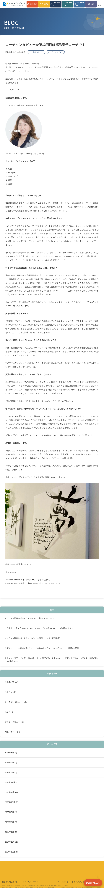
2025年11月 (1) (11, 792)
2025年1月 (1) (11, 832)
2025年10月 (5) (11, 802)
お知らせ (36, 52)
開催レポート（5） (13, 732)
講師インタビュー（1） (15, 722)
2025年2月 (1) (11, 822)
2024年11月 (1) (11, 842)
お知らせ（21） (11, 692)
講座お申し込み (93, 883)
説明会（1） (10, 712)
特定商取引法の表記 (10, 881)
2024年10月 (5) (11, 852)
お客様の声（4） (12, 682)
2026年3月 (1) (11, 772)
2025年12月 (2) (11, 782)
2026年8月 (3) (11, 752)
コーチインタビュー (55, 52)
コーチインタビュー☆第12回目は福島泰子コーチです (45, 45)
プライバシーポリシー (31, 881)
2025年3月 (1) (11, 812)
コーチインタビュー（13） (16, 702)
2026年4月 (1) (11, 762)
